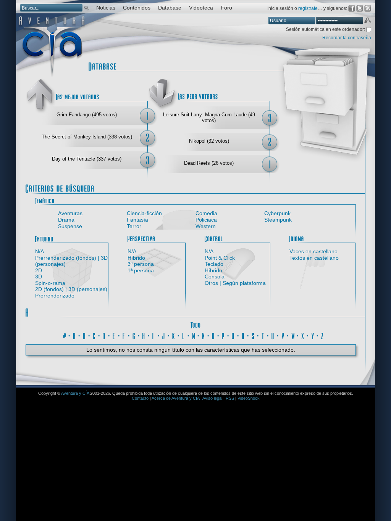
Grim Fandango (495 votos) (87, 114)
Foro (226, 8)
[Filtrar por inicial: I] (153, 335)
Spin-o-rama (50, 283)
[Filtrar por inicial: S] (253, 335)
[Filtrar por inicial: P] (223, 335)
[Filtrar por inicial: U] (273, 335)
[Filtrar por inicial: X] (302, 335)
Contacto (140, 398)
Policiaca (206, 220)
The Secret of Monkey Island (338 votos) (87, 137)
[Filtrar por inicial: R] (243, 335)
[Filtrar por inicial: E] (114, 335)
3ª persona (141, 264)
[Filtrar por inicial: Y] (312, 335)
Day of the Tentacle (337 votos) (86, 159)
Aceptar (367, 21)
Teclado (214, 264)
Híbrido (136, 258)
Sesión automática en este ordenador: (326, 29)
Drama (66, 220)
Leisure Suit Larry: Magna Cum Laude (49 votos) (209, 117)
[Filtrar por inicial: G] (134, 335)
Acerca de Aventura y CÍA (175, 398)
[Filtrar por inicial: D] (104, 335)
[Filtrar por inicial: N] (203, 335)
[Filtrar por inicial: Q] (233, 335)
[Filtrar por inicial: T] (263, 335)
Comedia (206, 213)
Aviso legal (212, 398)
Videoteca (201, 8)
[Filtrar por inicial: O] (213, 335)
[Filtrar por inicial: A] (74, 335)
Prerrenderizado (54, 296)
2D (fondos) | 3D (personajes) (71, 289)
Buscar (86, 7)
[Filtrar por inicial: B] (84, 335)
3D (38, 276)
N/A (39, 251)
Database (169, 8)
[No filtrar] (195, 324)
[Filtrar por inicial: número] (64, 335)
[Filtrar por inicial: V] (282, 335)
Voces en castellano (313, 251)
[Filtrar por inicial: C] (94, 335)
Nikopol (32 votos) (209, 141)
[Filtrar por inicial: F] (124, 335)
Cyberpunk (277, 213)
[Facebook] (351, 8)
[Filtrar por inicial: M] (193, 335)
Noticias (105, 8)
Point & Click (220, 258)
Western (206, 226)
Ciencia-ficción (144, 213)
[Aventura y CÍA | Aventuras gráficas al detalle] (51, 76)
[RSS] (367, 8)
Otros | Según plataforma (235, 283)
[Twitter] (359, 8)
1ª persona (141, 270)
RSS (230, 398)
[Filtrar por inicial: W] (292, 335)
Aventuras (70, 213)
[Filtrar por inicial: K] (173, 335)
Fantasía (137, 220)
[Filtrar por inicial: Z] (322, 335)
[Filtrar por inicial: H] (143, 335)
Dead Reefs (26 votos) (209, 163)
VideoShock (249, 398)
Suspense (70, 226)
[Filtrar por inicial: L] (183, 335)
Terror (134, 226)
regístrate (308, 8)
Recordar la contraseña (346, 37)
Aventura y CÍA (75, 393)
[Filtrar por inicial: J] (163, 335)
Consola (215, 276)
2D (38, 270)
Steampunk (278, 220)
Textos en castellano (314, 258)
